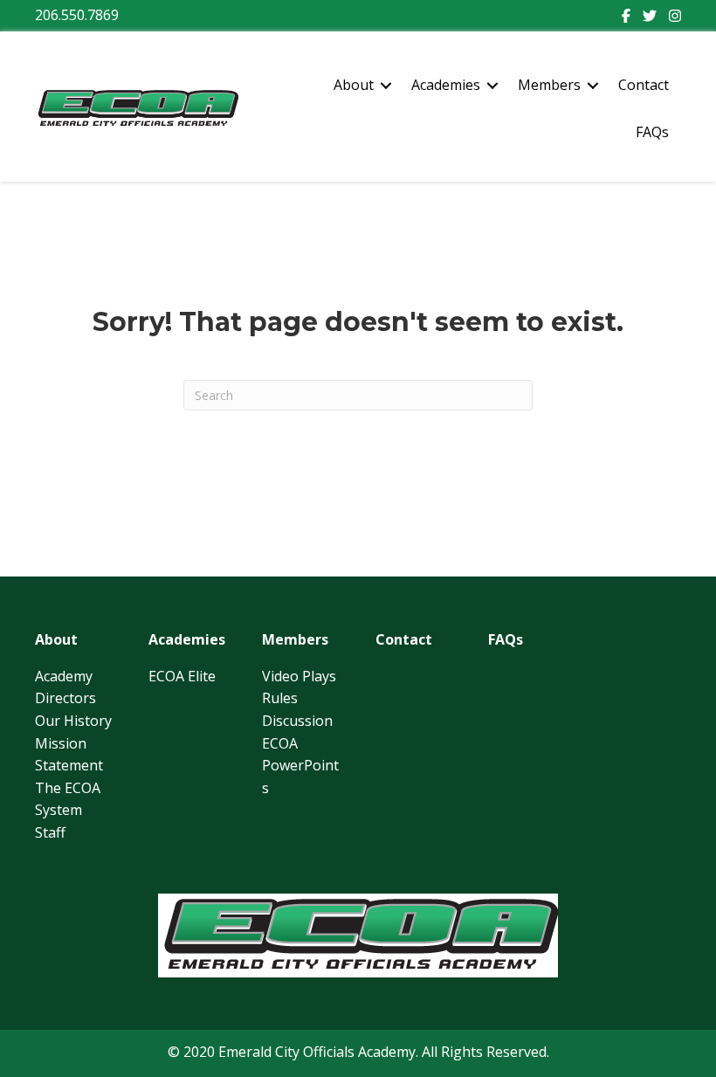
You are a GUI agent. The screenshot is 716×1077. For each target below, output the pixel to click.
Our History (73, 720)
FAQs (652, 132)
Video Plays (299, 676)
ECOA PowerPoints (300, 765)
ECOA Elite (182, 676)
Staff (50, 832)
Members (549, 84)
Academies (445, 84)
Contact (643, 84)
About (354, 84)
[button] (386, 85)
